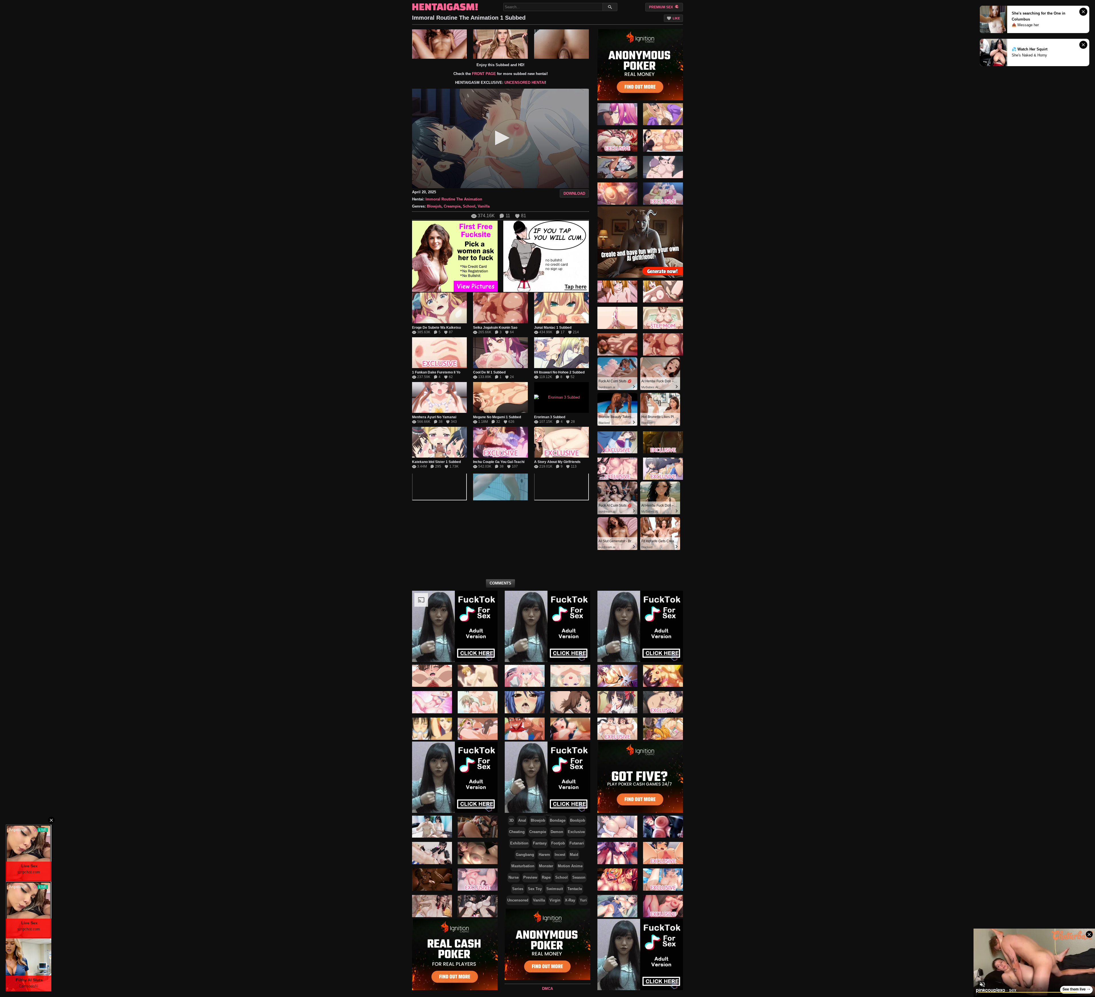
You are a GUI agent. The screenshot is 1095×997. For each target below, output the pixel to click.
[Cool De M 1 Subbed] (500, 353)
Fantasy (540, 843)
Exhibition (519, 843)
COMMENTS (500, 583)
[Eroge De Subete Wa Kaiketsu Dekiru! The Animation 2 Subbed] (439, 308)
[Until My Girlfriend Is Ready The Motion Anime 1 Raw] (663, 826)
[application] (500, 138)
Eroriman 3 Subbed (549, 417)
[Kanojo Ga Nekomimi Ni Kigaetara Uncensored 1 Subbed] (477, 728)
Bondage (557, 820)
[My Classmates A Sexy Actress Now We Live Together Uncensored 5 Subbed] (617, 318)
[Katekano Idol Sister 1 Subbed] (439, 442)
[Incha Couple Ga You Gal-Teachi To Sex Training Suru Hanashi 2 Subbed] (663, 468)
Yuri (583, 900)
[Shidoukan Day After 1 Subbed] (524, 728)
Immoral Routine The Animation (453, 199)
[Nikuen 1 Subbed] (617, 728)
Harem (544, 854)
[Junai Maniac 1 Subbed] (561, 308)
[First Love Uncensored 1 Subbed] (432, 675)
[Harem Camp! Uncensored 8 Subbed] (432, 702)
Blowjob (434, 206)
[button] (501, 138)
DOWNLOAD (574, 193)
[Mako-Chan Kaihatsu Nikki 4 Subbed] (663, 675)
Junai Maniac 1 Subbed (552, 328)
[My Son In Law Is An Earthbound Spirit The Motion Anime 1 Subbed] (617, 468)
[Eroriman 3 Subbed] (561, 397)
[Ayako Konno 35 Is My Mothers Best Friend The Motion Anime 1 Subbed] (663, 906)
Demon (557, 832)
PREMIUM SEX (661, 7)
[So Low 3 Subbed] (617, 114)
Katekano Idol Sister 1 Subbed (436, 462)
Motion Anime (570, 866)
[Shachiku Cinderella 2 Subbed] (617, 167)
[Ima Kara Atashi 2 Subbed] (617, 291)
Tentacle (574, 889)
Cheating (517, 832)
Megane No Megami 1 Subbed (497, 417)
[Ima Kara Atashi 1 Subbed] (663, 291)
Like (676, 18)
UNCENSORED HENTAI (524, 82)
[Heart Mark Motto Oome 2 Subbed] (663, 193)
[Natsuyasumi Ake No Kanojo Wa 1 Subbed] (570, 728)
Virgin (554, 900)
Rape (546, 877)
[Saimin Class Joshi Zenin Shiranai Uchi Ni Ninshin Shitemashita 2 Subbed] (524, 675)
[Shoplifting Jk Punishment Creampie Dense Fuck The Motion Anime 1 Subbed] (663, 853)
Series (517, 889)
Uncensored (517, 900)
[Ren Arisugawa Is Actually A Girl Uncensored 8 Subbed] (477, 675)
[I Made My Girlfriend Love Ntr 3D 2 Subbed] (432, 853)
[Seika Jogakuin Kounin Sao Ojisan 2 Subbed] (500, 308)
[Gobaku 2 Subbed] (617, 442)
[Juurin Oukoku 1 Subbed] (617, 193)
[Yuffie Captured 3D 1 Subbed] (477, 826)
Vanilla (484, 206)
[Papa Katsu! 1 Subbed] (570, 675)
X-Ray (570, 900)
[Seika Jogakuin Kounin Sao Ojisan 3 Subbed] (617, 344)
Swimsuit (554, 889)
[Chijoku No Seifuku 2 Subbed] (524, 702)
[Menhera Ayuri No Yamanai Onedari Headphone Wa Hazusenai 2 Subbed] (439, 397)
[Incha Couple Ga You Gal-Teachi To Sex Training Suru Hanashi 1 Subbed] (500, 442)
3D (511, 820)
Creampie (452, 206)
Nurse (513, 877)
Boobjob (577, 820)
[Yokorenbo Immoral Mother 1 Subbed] (570, 702)
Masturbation (522, 866)
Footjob (558, 843)
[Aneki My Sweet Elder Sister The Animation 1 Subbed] (617, 675)
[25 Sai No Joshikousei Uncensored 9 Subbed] (477, 702)
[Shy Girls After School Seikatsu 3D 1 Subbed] (477, 879)
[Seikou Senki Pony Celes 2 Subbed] (617, 140)
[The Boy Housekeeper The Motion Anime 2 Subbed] (663, 442)
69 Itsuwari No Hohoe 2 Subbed (559, 372)
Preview (530, 877)
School (469, 206)
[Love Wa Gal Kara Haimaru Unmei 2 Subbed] (663, 140)
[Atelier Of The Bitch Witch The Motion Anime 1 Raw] (617, 879)
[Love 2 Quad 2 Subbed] (617, 702)
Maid (574, 854)
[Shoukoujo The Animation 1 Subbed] (663, 728)
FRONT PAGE (484, 74)
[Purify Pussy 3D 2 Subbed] (432, 906)
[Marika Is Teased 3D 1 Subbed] (432, 879)
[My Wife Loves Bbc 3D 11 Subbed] (432, 826)
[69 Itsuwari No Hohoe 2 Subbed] (561, 353)
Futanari (576, 843)
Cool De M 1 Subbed (489, 372)
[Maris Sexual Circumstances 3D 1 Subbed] (477, 853)
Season (578, 877)
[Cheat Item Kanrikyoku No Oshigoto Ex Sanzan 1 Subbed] (663, 167)
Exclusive (576, 832)
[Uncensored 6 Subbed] (663, 318)
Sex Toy (535, 889)
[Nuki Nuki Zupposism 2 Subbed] (663, 114)
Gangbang (525, 854)
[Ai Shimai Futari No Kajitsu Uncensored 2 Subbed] (432, 728)
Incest (560, 854)
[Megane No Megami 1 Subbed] (500, 397)
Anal (522, 820)
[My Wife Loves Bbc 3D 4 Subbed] (477, 906)
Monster (546, 866)
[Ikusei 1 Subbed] (663, 702)
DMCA (547, 988)
